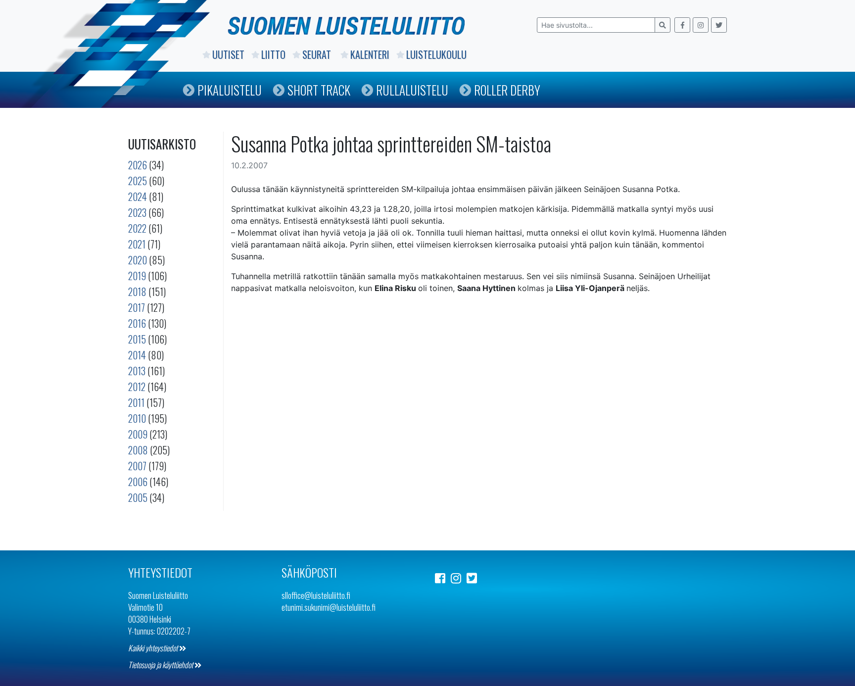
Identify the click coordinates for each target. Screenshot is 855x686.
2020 (137, 259)
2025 (137, 180)
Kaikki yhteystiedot (153, 648)
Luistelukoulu (436, 54)
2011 (136, 402)
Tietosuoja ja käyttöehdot (161, 665)
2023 (137, 212)
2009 (137, 434)
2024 (137, 196)
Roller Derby (507, 90)
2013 (136, 370)
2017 (136, 307)
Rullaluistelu (412, 90)
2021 (136, 244)
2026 (137, 164)
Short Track (318, 90)
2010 (137, 418)
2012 (136, 386)
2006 (137, 481)
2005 (137, 497)
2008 (138, 449)
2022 (137, 228)
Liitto (273, 54)
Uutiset (228, 54)
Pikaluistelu (229, 90)
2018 (137, 291)
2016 (137, 323)
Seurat (317, 54)
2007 (137, 465)
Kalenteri (369, 54)
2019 (137, 275)
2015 (137, 339)
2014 (137, 354)
